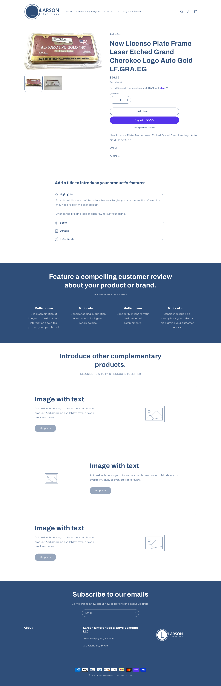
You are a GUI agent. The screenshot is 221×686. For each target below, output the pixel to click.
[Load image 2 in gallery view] (53, 83)
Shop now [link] (45, 428)
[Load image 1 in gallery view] (33, 83)
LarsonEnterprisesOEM (105, 675)
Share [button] (116, 156)
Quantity (114, 94)
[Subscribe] (135, 613)
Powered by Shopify (124, 675)
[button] (181, 11)
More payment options (144, 128)
